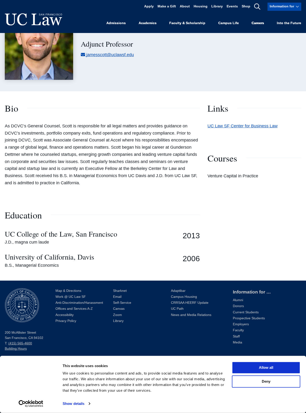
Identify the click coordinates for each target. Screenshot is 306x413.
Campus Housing (184, 297)
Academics (148, 23)
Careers (257, 23)
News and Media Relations (191, 315)
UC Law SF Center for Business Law (243, 126)
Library (217, 6)
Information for (282, 6)
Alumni (238, 300)
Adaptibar (178, 291)
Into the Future (289, 23)
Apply (149, 6)
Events (232, 6)
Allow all (266, 367)
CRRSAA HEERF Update (189, 302)
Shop (246, 6)
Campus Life (228, 23)
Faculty (238, 330)
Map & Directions (68, 291)
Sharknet (120, 291)
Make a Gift (167, 6)
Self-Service (122, 302)
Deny (266, 381)
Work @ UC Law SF (70, 297)
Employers (241, 324)
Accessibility (64, 315)
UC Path (177, 308)
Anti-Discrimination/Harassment (79, 302)
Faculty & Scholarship (187, 23)
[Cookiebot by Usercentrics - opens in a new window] (31, 403)
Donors (238, 306)
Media (237, 342)
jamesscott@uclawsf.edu (110, 54)
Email (117, 297)
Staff (236, 336)
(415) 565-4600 (20, 343)
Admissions (116, 23)
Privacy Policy (65, 321)
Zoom (117, 315)
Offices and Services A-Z (74, 308)
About (185, 6)
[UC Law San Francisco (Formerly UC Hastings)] (33, 19)
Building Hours (16, 348)
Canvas (119, 308)
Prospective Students (249, 318)
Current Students (246, 312)
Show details (73, 404)
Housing (201, 6)
